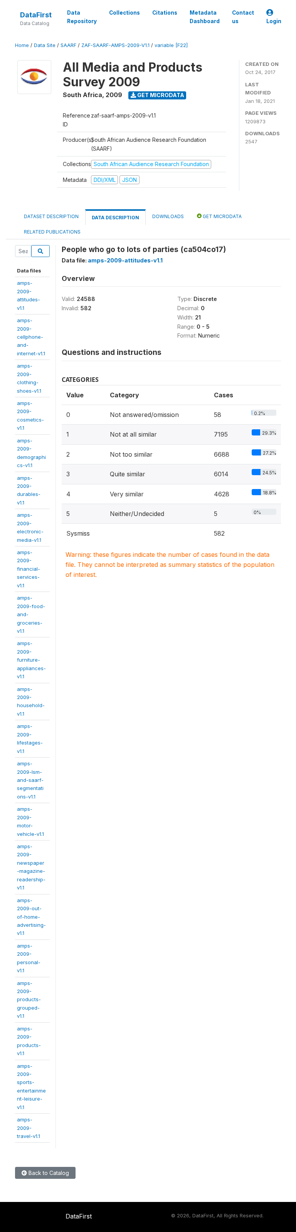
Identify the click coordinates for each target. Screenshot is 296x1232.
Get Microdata (160, 95)
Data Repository (82, 17)
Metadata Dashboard (205, 17)
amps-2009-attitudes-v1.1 (125, 260)
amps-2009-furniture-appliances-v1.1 (31, 659)
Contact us (243, 17)
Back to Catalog (48, 1173)
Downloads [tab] (168, 216)
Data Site (45, 45)
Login (273, 21)
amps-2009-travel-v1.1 (28, 1127)
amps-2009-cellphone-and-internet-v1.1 (31, 336)
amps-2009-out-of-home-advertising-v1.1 (31, 916)
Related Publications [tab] (52, 232)
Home (22, 45)
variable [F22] (171, 45)
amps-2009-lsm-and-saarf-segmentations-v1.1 (30, 780)
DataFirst (36, 15)
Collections (124, 13)
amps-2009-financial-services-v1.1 (28, 568)
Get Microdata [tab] (222, 216)
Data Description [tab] (115, 217)
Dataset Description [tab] (51, 216)
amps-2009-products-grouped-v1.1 (29, 999)
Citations (164, 13)
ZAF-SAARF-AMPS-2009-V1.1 (115, 45)
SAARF (68, 45)
